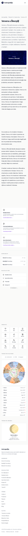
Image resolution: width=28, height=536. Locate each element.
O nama (3, 531)
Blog (2, 506)
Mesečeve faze (5, 518)
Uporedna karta (5, 480)
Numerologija (4, 523)
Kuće (2, 501)
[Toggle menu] (25, 2)
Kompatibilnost (5, 520)
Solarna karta (4, 485)
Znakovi (3, 494)
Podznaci (3, 496)
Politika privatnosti (10, 531)
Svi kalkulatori (5, 472)
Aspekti (3, 504)
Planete (3, 499)
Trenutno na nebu (5, 513)
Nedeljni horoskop (5, 463)
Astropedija (4, 17)
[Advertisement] (14, 12)
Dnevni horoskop (5, 461)
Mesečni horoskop (6, 465)
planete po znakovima (14, 17)
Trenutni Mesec (5, 515)
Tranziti (3, 487)
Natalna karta (4, 475)
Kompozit (3, 482)
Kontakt (16, 531)
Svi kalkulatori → (14, 287)
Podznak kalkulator (6, 477)
